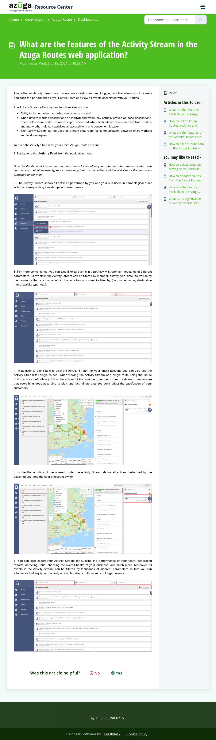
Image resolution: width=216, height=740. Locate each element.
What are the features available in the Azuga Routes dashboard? (184, 112)
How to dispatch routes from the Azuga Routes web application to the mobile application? (185, 178)
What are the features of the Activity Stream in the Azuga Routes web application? (186, 134)
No (97, 673)
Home (14, 19)
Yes (119, 673)
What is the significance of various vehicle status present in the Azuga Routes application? (185, 201)
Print (173, 93)
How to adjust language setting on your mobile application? (185, 166)
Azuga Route (62, 19)
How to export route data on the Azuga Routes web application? (186, 146)
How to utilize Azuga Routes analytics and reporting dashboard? (183, 123)
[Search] (201, 19)
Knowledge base (38, 19)
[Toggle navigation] (202, 7)
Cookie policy (137, 734)
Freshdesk (112, 734)
